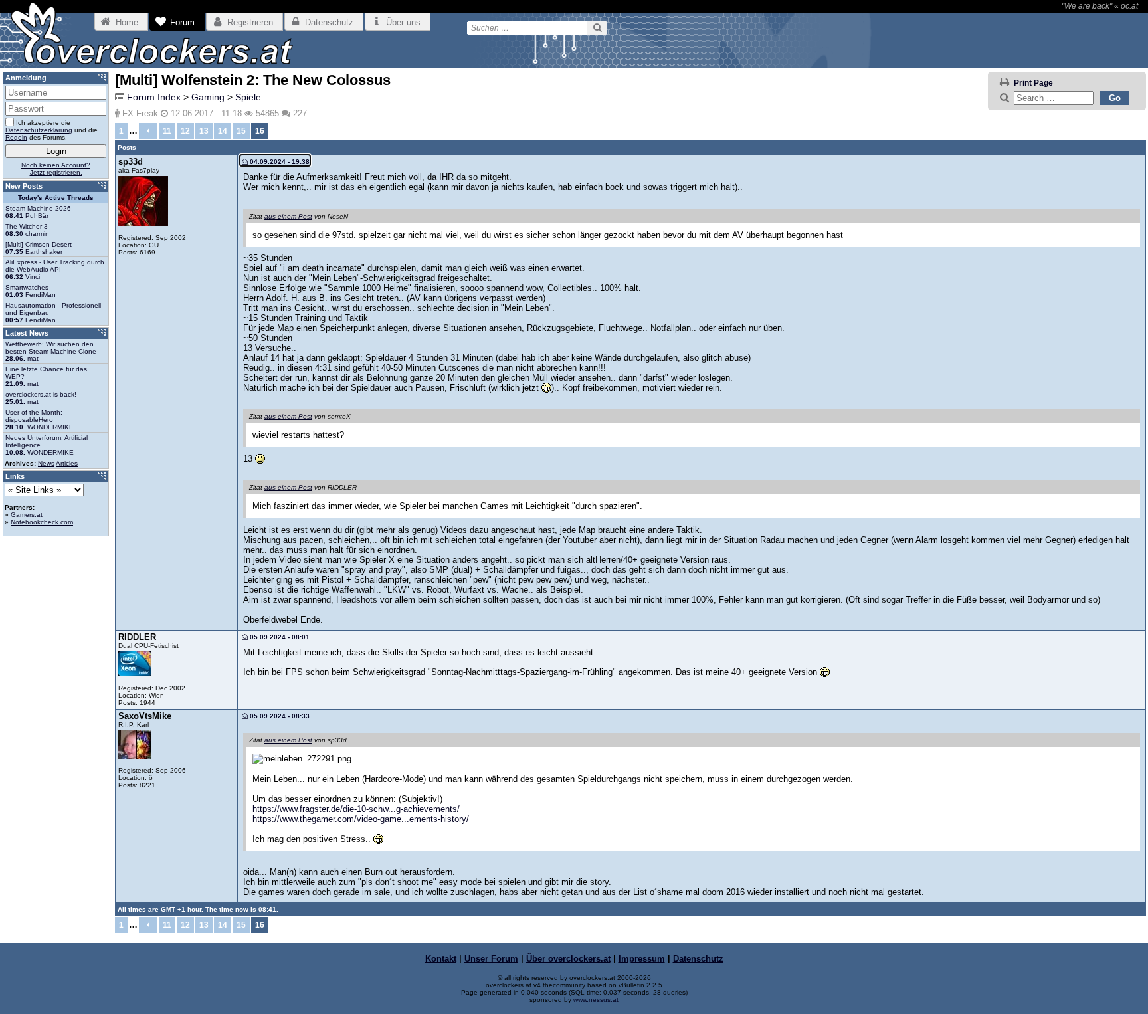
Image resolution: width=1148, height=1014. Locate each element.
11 (167, 131)
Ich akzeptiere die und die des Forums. (51, 130)
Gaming (208, 97)
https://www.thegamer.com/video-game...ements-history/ (360, 819)
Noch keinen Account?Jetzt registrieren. (55, 168)
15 (241, 131)
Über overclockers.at (568, 958)
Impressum (642, 958)
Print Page (1033, 83)
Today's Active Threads (56, 197)
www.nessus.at (596, 999)
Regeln (16, 137)
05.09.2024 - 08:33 (279, 716)
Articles (67, 463)
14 (222, 131)
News (46, 463)
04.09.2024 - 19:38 (279, 161)
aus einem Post (288, 216)
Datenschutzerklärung (38, 130)
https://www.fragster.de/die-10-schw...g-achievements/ (356, 809)
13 (204, 131)
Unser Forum (491, 958)
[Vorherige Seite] (148, 131)
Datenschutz (698, 958)
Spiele (248, 97)
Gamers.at (27, 514)
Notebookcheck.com (42, 522)
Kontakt (440, 958)
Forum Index (154, 97)
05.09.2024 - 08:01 (279, 637)
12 (185, 131)
